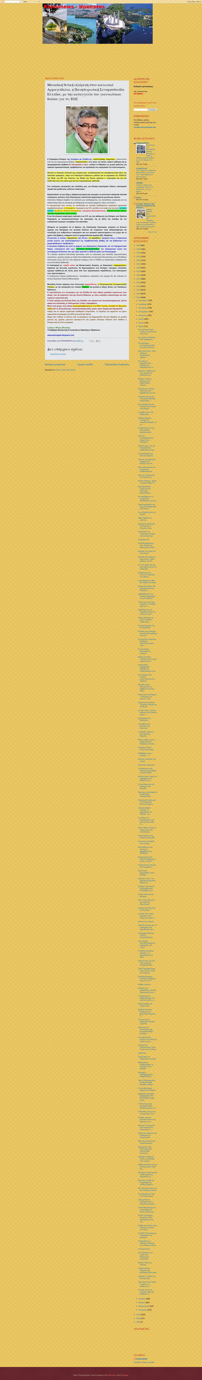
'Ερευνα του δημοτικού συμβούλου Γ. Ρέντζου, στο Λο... (147, 461)
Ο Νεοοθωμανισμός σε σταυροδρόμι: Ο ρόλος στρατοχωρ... (147, 1210)
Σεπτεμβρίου (144, 312)
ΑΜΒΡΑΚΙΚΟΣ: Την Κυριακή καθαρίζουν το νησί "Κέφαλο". (147, 596)
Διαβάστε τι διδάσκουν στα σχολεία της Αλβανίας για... (146, 373)
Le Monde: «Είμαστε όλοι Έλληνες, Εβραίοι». (146, 734)
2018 (138, 275)
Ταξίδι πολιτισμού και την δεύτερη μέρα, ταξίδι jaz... (147, 1167)
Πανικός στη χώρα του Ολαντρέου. (146, 552)
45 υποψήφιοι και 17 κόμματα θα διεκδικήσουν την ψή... (147, 499)
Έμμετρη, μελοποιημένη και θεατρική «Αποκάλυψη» (147, 794)
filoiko (138, 198)
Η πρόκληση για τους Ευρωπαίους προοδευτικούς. (146, 430)
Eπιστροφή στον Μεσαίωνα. (144, 719)
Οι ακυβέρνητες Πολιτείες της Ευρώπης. (144, 726)
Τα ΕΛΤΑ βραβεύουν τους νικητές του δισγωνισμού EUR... (146, 545)
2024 (138, 253)
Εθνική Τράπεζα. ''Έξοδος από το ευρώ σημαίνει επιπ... (147, 659)
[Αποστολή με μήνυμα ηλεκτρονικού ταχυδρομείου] (90, 341)
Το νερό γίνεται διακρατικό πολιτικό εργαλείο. (146, 1022)
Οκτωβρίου (143, 308)
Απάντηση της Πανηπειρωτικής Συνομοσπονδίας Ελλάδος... (145, 1030)
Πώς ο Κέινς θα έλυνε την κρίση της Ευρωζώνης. (146, 902)
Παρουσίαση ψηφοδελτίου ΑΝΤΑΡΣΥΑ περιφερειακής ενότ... (147, 668)
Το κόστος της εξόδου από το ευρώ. (146, 842)
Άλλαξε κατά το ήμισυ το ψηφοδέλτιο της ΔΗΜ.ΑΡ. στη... (147, 778)
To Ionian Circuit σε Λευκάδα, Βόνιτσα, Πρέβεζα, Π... (146, 1292)
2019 (138, 271)
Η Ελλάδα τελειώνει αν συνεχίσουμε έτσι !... (147, 1113)
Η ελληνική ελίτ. (144, 1249)
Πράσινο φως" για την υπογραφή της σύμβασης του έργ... (146, 448)
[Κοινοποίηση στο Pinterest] (99, 341)
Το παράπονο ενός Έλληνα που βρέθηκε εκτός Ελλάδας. (147, 771)
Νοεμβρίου (143, 304)
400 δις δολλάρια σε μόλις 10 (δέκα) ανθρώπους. (145, 620)
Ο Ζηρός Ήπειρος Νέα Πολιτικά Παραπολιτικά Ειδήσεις (145, 206)
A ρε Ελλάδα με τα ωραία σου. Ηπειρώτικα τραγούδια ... (145, 1256)
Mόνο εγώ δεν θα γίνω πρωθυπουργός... (147, 1142)
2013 (138, 294)
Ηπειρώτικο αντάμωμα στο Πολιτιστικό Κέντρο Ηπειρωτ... (147, 802)
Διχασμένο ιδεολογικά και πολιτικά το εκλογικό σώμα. (146, 526)
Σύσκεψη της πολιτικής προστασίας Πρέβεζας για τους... (147, 633)
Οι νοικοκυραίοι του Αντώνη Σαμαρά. (145, 455)
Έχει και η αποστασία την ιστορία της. (146, 476)
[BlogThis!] (92, 341)
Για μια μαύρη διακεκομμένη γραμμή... (144, 651)
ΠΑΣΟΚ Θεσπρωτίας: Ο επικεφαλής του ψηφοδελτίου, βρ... (147, 927)
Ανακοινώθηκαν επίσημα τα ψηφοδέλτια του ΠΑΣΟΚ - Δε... (145, 811)
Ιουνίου (141, 323)
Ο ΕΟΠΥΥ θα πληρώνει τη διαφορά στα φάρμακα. (147, 1235)
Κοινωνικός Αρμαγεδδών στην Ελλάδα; (146, 873)
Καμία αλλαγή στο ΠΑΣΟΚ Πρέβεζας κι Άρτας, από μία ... (147, 859)
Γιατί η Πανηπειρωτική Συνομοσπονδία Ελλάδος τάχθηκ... (146, 1082)
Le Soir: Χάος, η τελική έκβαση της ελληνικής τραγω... (147, 712)
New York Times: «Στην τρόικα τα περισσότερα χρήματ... (147, 354)
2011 (138, 1315)
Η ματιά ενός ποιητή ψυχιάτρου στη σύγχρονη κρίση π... (146, 916)
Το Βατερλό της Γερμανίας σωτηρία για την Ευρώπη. (146, 534)
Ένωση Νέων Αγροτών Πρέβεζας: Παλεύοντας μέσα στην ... (147, 642)
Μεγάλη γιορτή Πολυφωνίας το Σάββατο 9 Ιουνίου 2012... (146, 688)
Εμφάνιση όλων (152, 232)
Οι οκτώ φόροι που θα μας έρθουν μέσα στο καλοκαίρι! (147, 567)
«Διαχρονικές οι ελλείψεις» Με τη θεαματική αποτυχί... (147, 1202)
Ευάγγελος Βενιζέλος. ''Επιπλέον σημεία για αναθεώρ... (147, 705)
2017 (138, 279)
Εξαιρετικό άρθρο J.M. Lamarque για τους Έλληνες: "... (147, 588)
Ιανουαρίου (143, 1310)
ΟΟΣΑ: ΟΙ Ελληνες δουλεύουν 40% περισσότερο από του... (145, 1218)
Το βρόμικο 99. (143, 540)
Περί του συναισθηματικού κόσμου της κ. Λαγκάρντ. (145, 439)
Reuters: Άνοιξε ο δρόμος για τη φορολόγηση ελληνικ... (145, 382)
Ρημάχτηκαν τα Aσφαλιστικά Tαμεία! (147, 1058)
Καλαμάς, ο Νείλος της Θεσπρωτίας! (147, 1277)
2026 (138, 245)
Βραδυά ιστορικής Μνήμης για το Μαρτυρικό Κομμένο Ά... (147, 1013)
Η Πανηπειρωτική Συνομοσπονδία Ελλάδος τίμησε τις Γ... (147, 1106)
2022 (138, 260)
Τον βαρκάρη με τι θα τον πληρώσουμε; (146, 1195)
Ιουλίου (141, 319)
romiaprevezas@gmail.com (145, 127)
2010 (138, 1318)
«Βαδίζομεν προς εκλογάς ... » (144, 754)
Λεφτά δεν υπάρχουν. (146, 765)
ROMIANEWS (141, 1359)
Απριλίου (142, 1299)
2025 (138, 249)
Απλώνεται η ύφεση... (146, 921)
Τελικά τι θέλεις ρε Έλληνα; (145, 1264)
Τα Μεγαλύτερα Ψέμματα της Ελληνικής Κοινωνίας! (147, 1270)
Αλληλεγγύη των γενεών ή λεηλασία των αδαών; (146, 575)
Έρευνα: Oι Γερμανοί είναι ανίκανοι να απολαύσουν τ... (146, 1127)
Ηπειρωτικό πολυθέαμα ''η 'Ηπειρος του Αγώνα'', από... (147, 697)
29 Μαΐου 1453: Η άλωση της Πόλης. (146, 749)
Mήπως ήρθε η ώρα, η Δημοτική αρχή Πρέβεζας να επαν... (147, 742)
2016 (138, 282)
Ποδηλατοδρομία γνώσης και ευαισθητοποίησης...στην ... (147, 421)
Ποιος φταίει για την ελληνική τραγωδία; (146, 837)
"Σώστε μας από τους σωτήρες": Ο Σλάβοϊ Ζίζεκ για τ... (146, 604)
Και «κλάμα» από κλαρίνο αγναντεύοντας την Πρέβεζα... (146, 678)
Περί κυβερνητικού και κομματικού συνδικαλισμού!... (146, 469)
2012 (138, 297)
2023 (138, 257)
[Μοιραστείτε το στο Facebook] (97, 341)
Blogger (125, 1375)
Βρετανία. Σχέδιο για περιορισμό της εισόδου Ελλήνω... (146, 1182)
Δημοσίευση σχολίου (58, 354)
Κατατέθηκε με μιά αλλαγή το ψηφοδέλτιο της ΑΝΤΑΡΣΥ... (145, 850)
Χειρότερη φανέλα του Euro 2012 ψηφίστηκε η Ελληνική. (147, 507)
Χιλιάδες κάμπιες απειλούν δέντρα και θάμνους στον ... (147, 1120)
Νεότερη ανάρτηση (55, 364)
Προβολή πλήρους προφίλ (144, 1362)
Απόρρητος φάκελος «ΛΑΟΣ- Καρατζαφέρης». (146, 935)
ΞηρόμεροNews (142, 143)
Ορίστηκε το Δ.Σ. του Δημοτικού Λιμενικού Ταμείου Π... (147, 881)
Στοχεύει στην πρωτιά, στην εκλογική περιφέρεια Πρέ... (146, 963)
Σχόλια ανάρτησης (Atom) (65, 370)
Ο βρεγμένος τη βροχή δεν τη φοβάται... (147, 866)
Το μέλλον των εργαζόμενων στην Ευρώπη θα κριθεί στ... (146, 821)
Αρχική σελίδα (85, 364)
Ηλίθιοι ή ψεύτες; (144, 984)
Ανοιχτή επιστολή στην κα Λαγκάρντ (146, 909)
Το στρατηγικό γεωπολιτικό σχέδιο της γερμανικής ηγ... (146, 345)
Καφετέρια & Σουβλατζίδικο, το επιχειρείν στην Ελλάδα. (145, 1066)
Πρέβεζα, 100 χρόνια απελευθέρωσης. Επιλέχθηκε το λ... (146, 888)
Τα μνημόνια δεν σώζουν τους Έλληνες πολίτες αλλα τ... (147, 1039)
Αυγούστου (143, 315)
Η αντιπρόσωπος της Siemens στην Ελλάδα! (146, 786)
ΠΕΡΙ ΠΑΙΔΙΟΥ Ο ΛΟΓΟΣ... (145, 519)
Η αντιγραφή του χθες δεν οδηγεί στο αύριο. (147, 582)
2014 (138, 290)
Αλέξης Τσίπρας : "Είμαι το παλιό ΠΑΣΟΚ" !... (147, 482)
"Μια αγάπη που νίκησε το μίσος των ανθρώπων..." (147, 1284)
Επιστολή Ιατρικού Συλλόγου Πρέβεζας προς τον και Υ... (146, 979)
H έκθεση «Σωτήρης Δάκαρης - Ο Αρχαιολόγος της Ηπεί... (146, 954)
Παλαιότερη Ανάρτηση (117, 364)
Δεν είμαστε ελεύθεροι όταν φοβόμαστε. (146, 339)
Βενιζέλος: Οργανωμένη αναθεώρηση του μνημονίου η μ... (147, 1175)
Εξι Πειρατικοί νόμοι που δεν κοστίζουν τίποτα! (147, 1189)
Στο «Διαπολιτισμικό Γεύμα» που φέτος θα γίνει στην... (147, 332)
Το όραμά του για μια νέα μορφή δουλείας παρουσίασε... (146, 399)
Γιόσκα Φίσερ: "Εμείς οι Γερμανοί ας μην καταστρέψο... (147, 830)
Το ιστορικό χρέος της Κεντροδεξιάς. (146, 627)
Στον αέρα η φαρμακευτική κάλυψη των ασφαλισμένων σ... (146, 364)
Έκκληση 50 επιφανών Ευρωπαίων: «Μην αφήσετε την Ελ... (147, 559)
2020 (138, 268)
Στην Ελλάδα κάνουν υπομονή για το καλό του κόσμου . (147, 407)
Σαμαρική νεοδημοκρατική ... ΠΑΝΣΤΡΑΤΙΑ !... (146, 1075)
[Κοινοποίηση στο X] (95, 341)
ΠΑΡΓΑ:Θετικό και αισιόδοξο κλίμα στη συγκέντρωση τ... (146, 612)
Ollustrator (112, 1375)
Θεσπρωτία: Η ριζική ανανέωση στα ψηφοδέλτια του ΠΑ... (147, 391)
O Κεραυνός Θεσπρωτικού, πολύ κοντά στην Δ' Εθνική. (147, 1047)
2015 (138, 286)
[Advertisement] (101, 58)
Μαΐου (141, 326)
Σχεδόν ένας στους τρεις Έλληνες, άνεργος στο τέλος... (147, 1227)
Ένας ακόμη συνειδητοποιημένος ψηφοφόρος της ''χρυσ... (146, 944)
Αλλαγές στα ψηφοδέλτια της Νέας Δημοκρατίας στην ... (147, 990)
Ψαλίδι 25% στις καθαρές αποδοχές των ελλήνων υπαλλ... (147, 1243)
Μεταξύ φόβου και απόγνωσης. (145, 1005)
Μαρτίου (142, 1302)
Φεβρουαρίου (144, 1306)
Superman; (142, 1053)
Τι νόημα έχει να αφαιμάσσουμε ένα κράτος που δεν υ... (146, 998)
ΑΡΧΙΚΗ (139, 183)
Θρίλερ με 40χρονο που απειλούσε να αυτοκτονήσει (147, 1135)
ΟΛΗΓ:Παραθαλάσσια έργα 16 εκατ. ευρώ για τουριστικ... (146, 971)
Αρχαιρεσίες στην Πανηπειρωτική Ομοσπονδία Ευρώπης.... (145, 1150)
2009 (138, 1322)
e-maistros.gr (141, 168)
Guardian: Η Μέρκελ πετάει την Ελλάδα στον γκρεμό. (146, 1159)
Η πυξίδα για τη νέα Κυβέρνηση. (145, 413)
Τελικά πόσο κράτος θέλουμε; (145, 895)
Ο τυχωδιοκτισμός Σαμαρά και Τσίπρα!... (147, 1089)
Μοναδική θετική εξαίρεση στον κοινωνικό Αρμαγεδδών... (145, 490)
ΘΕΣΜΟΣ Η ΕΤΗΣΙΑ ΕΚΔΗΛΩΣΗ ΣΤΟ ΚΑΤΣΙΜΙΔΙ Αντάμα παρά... (146, 1097)
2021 (138, 264)
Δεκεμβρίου (143, 300)
